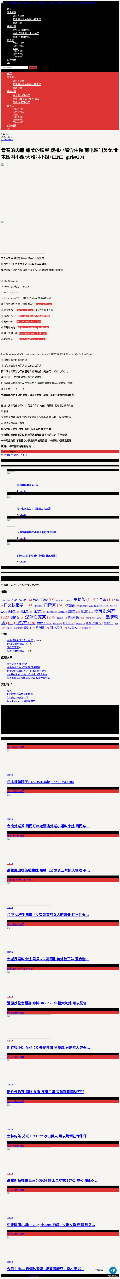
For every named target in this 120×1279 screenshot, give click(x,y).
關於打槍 (17, 23)
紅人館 (69, 623)
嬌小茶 (14, 611)
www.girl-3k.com (44, 304)
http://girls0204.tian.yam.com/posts (34, 316)
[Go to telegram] (113, 1270)
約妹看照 (57, 624)
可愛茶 (72, 605)
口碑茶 (55, 605)
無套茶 (90, 618)
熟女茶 (99, 617)
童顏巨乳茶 (44, 623)
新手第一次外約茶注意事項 (27, 19)
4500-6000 (18, 53)
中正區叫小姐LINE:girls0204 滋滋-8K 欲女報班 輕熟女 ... (51, 1225)
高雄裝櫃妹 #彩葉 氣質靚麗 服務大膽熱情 (28, 678)
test (8, 62)
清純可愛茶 (76, 617)
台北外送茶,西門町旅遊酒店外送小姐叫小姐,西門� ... (48, 826)
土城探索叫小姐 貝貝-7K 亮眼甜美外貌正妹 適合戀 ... (48, 959)
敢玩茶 (87, 611)
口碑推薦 (11, 59)
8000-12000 (18, 43)
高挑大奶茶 (58, 627)
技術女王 (62, 612)
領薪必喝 (18, 628)
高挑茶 (87, 628)
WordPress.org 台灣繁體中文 (21, 701)
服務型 (17, 617)
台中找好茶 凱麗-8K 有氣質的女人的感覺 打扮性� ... (48, 915)
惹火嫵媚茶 (52, 612)
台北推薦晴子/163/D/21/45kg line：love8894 (40, 782)
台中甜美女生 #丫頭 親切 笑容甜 (34, 508)
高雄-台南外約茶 (21, 37)
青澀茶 (9, 628)
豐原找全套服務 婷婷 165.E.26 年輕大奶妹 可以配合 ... (48, 1003)
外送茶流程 (19, 16)
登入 (17, 585)
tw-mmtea (34, 1275)
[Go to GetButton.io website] (113, 1276)
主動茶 (84, 599)
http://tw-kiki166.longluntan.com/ (33, 327)
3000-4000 (18, 56)
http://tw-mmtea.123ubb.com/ (33, 333)
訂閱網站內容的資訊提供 (20, 694)
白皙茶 (26, 623)
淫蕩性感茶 (41, 617)
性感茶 (40, 611)
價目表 (10, 40)
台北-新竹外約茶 (21, 30)
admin (23, 491)
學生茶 (27, 611)
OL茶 (70, 600)
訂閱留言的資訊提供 (17, 697)
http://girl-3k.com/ (25, 310)
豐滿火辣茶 (94, 623)
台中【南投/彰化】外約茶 (26, 33)
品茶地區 (11, 26)
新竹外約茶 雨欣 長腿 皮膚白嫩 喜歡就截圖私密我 (45, 1092)
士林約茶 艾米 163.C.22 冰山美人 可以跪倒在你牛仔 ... (48, 1136)
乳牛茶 (104, 599)
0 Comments (7, 139)
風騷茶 (29, 627)
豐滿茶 (109, 623)
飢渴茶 (42, 627)
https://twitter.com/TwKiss (29, 321)
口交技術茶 (18, 605)
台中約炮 (83, 606)
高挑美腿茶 (75, 628)
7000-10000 (18, 46)
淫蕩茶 (62, 618)
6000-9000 (18, 51)
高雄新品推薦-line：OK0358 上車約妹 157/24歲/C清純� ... (52, 1180)
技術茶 (73, 611)
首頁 (9, 9)
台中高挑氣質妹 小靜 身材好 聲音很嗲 (36, 532)
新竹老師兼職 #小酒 (27, 485)
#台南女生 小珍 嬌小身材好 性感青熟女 (37, 556)
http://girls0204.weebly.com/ (32, 339)
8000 (15, 48)
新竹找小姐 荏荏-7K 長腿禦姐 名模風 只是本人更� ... (48, 1047)
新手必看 (11, 12)
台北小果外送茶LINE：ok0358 (101, 606)
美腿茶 (80, 623)
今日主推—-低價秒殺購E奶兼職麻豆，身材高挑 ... (45, 1269)
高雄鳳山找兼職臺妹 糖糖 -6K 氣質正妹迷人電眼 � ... (48, 870)
